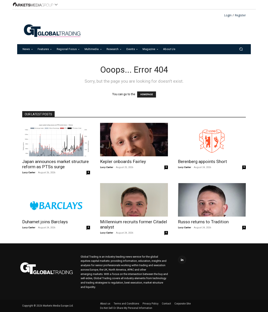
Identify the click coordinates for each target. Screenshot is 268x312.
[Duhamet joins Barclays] (56, 200)
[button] (241, 49)
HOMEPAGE (146, 94)
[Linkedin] (182, 260)
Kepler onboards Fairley (123, 161)
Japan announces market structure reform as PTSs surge (55, 164)
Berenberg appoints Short (202, 161)
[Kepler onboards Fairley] (134, 139)
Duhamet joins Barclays (45, 221)
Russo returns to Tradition (203, 221)
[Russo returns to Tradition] (212, 200)
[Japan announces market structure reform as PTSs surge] (56, 139)
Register (240, 15)
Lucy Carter (28, 172)
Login (228, 15)
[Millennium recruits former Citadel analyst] (134, 200)
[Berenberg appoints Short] (212, 139)
